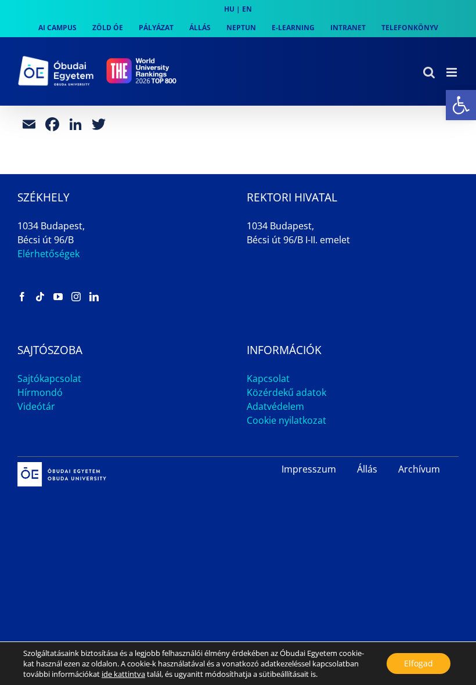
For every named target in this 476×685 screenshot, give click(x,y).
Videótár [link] (36, 406)
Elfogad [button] (418, 663)
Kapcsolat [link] (268, 378)
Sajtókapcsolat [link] (49, 378)
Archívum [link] (419, 469)
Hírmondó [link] (40, 392)
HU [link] (229, 9)
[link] (461, 105)
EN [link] (247, 9)
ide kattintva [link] (123, 674)
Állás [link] (367, 469)
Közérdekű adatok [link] (286, 392)
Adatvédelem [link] (275, 406)
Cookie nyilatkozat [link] (286, 420)
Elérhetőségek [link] (48, 253)
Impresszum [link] (309, 469)
